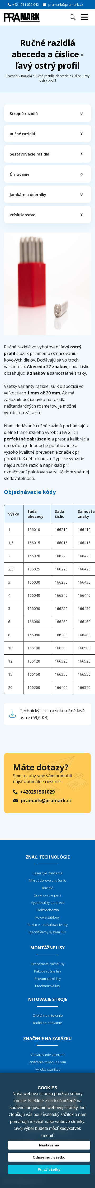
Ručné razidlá (22, 133)
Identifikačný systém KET (47, 932)
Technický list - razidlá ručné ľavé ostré (52, 714)
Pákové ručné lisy (47, 971)
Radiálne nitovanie (47, 1022)
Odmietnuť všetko (49, 1157)
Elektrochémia (47, 910)
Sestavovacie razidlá (29, 154)
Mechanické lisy (47, 986)
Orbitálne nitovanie (47, 1015)
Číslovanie (20, 174)
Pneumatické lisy (48, 978)
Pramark (12, 76)
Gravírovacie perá (47, 895)
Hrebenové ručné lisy (47, 963)
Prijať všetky (49, 1169)
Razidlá (26, 76)
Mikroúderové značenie (47, 880)
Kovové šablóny (47, 917)
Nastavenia (49, 1145)
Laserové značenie (48, 873)
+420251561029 (37, 792)
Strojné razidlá (24, 113)
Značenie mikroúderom (47, 1062)
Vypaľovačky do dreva (47, 902)
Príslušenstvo (23, 214)
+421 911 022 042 (25, 4)
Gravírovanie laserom (47, 1054)
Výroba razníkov (47, 1069)
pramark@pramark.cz (65, 4)
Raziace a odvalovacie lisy (47, 924)
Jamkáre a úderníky (28, 194)
